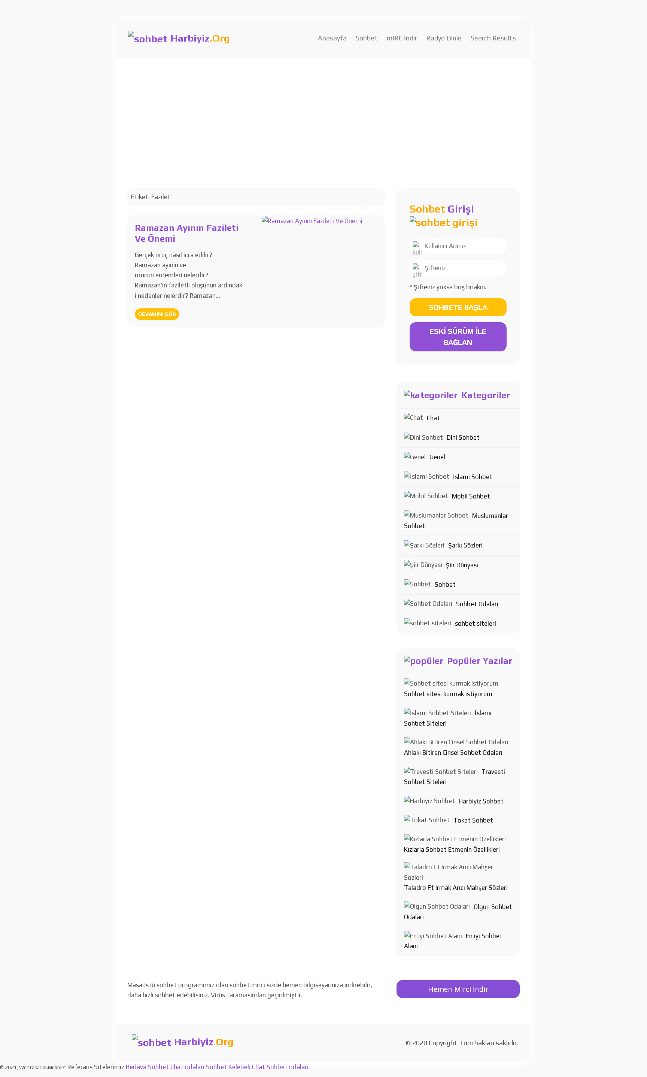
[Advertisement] (323, 114)
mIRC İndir (402, 38)
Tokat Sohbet (473, 820)
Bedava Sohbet (147, 1067)
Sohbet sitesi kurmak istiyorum (448, 694)
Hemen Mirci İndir (458, 989)
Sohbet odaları (288, 1067)
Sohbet (367, 38)
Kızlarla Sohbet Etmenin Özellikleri (452, 849)
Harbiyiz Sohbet (481, 801)
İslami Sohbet (472, 476)
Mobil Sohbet (471, 496)
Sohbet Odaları (477, 604)
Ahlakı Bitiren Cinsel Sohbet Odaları (453, 752)
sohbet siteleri (475, 623)
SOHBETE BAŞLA (458, 307)
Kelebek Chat (246, 1067)
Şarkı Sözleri (465, 545)
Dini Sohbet (463, 437)
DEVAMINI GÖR (157, 314)
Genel (437, 457)
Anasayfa (332, 38)
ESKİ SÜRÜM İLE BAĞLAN (457, 337)
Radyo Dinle (444, 38)
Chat (433, 418)
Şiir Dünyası (462, 565)
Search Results (493, 38)
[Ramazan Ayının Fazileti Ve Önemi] (312, 220)
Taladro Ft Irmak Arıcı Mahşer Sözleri (456, 887)
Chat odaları (187, 1067)
